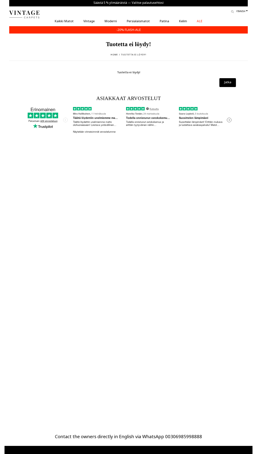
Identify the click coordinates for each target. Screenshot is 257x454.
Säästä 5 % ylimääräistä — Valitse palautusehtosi (129, 3)
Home (114, 54)
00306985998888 (183, 436)
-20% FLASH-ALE (128, 30)
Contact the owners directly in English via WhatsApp (110, 436)
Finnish (240, 11)
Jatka (227, 82)
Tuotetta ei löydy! (133, 54)
